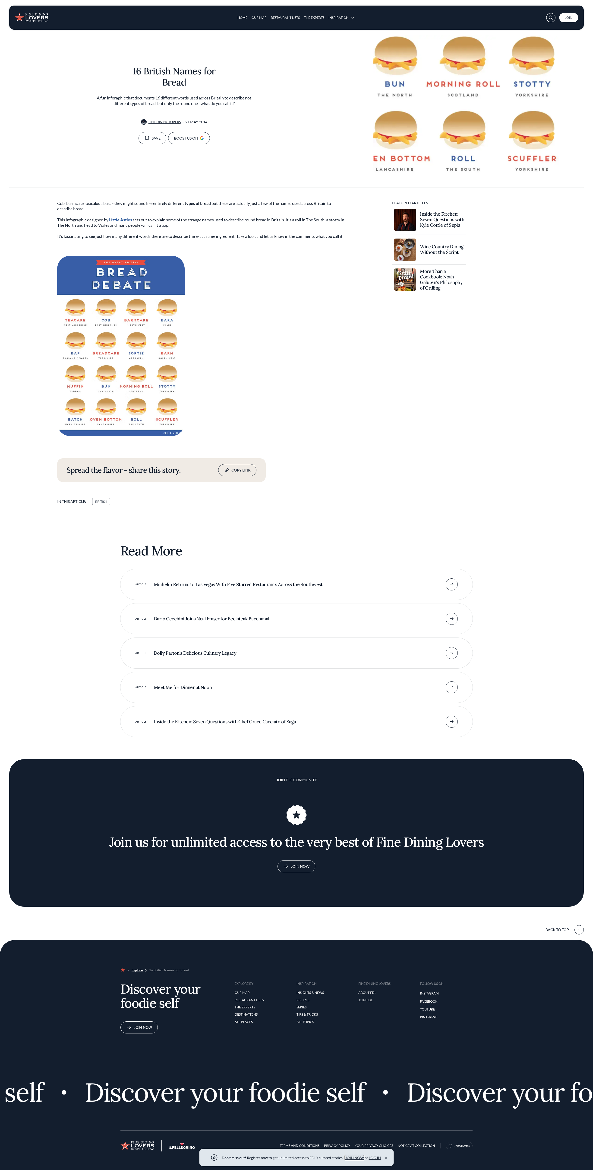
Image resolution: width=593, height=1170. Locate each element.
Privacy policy (337, 1146)
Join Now (300, 866)
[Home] (31, 16)
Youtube (427, 1009)
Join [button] (568, 17)
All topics (305, 1021)
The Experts (314, 17)
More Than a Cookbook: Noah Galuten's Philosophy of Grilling (441, 279)
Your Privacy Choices (374, 1146)
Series (301, 1007)
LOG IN (375, 1157)
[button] (550, 17)
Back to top (557, 929)
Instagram (429, 993)
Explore (137, 970)
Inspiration (338, 17)
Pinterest (428, 1017)
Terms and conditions (299, 1146)
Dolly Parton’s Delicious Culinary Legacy (195, 653)
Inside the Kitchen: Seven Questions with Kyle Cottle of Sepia (442, 219)
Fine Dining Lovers (164, 122)
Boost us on (186, 138)
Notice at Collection (416, 1146)
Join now (143, 1027)
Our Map (259, 17)
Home (242, 17)
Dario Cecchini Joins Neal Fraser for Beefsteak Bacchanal (211, 619)
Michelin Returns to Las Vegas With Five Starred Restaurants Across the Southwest (238, 584)
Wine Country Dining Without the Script (442, 249)
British (101, 502)
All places (244, 1021)
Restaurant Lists (285, 17)
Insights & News (310, 992)
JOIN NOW (354, 1157)
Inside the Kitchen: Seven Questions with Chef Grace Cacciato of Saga (225, 721)
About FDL (367, 992)
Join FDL (365, 1000)
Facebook (429, 1001)
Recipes (302, 1000)
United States (462, 1146)
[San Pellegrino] (182, 1147)
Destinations (246, 1014)
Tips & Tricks (307, 1014)
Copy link (241, 470)
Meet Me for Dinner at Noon (183, 687)
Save (156, 138)
